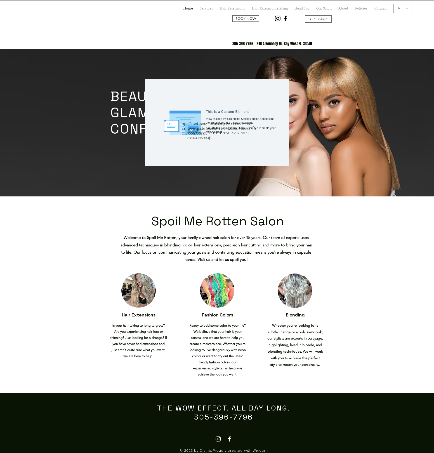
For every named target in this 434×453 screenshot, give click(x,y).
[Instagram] (277, 18)
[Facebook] (285, 18)
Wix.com (260, 450)
